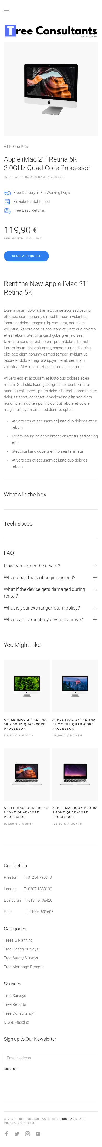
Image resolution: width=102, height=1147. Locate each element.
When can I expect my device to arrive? (43, 619)
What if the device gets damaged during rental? (44, 593)
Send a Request (26, 256)
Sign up (11, 1069)
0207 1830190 (40, 888)
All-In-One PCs (16, 146)
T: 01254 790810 (38, 877)
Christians (67, 1119)
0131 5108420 (40, 900)
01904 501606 (41, 911)
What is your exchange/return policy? (42, 608)
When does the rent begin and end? (39, 577)
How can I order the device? (32, 566)
